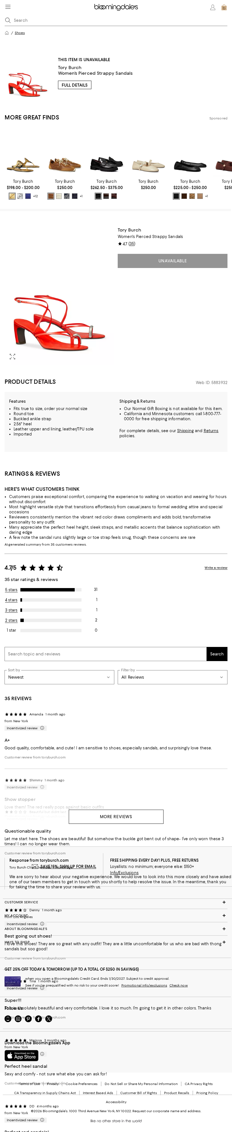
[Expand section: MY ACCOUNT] (116, 915)
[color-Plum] (114, 196)
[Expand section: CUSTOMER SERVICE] (116, 902)
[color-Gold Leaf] (12, 196)
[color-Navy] (67, 196)
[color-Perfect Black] (98, 196)
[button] (59, 296)
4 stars (11, 600)
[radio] (12, 196)
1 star (11, 630)
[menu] (8, 6)
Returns (211, 430)
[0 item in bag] (224, 7)
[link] (23, 189)
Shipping (185, 430)
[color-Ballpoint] (28, 196)
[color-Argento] (20, 196)
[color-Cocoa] (106, 196)
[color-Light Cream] (59, 196)
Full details (75, 85)
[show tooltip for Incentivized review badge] (41, 728)
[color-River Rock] (200, 196)
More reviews (116, 816)
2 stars (11, 620)
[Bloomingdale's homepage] (7, 33)
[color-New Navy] (75, 196)
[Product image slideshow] (59, 296)
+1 (81, 196)
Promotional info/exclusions (144, 985)
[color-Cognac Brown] (51, 196)
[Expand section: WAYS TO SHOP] (116, 942)
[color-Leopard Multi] (192, 196)
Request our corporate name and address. (166, 1111)
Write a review (216, 568)
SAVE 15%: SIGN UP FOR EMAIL (68, 866)
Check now (178, 985)
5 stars (11, 590)
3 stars (11, 610)
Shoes (20, 33)
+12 (35, 196)
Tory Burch (70, 67)
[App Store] (21, 1055)
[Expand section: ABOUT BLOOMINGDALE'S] (116, 928)
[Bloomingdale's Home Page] (116, 7)
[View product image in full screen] (12, 356)
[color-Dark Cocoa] (184, 196)
